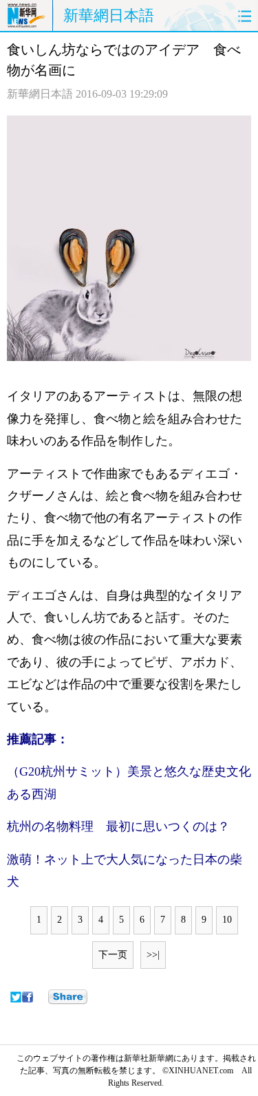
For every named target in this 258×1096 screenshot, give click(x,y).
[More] (67, 997)
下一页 (112, 955)
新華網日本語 (108, 15)
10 (227, 919)
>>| (153, 955)
